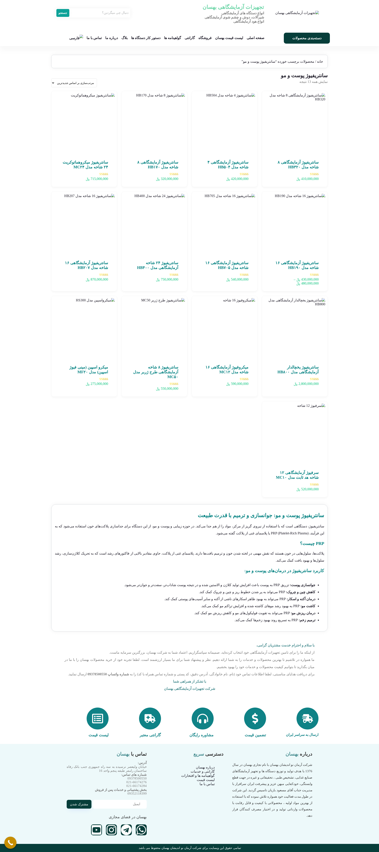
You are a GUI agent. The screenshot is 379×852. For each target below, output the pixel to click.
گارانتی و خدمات (203, 771)
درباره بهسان (205, 767)
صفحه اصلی (256, 38)
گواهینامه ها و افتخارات (198, 775)
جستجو (63, 12)
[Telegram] (126, 829)
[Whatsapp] (141, 829)
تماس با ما (94, 38)
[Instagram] (111, 829)
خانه (320, 61)
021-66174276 (136, 782)
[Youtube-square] (96, 829)
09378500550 (137, 778)
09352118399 (137, 793)
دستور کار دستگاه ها (146, 38)
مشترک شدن (79, 804)
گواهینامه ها (172, 38)
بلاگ (125, 38)
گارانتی (190, 38)
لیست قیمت (206, 780)
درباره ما (111, 38)
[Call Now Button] (10, 843)
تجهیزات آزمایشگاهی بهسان (233, 7)
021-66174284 (136, 786)
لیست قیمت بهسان (229, 38)
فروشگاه (205, 38)
